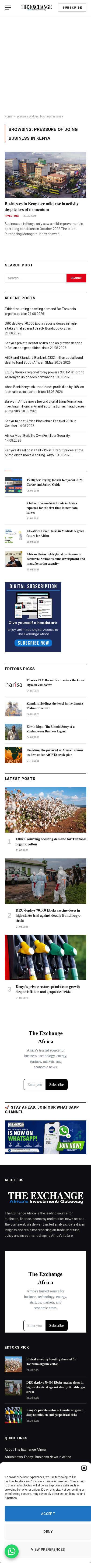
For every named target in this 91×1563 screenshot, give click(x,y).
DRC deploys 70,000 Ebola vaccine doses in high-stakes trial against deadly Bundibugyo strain (48, 915)
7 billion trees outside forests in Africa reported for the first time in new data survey (52, 508)
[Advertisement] (45, 65)
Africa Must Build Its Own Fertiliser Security (37, 435)
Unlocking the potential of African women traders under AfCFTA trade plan (55, 752)
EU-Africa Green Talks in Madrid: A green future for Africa (55, 533)
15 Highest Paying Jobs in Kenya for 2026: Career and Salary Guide (55, 482)
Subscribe (72, 7)
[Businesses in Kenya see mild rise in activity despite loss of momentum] (45, 175)
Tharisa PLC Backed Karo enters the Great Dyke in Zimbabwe (56, 682)
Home (8, 116)
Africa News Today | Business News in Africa (38, 1457)
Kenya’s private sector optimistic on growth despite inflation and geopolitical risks (48, 989)
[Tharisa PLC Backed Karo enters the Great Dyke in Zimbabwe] (13, 685)
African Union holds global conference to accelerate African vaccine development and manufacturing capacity (56, 559)
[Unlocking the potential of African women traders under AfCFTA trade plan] (13, 755)
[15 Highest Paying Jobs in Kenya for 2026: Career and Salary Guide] (13, 485)
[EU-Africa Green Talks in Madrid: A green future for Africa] (13, 536)
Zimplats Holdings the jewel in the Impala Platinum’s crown (55, 705)
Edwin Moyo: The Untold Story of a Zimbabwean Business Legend (50, 729)
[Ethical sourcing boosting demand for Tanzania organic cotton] (45, 810)
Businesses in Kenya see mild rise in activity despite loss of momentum (42, 206)
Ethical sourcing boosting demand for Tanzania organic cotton (51, 841)
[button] (84, 1468)
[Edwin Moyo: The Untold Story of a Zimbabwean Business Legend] (13, 732)
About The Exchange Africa (25, 1449)
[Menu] (8, 7)
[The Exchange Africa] (36, 7)
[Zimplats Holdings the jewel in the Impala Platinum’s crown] (13, 708)
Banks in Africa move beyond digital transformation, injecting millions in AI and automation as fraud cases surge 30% (45, 406)
